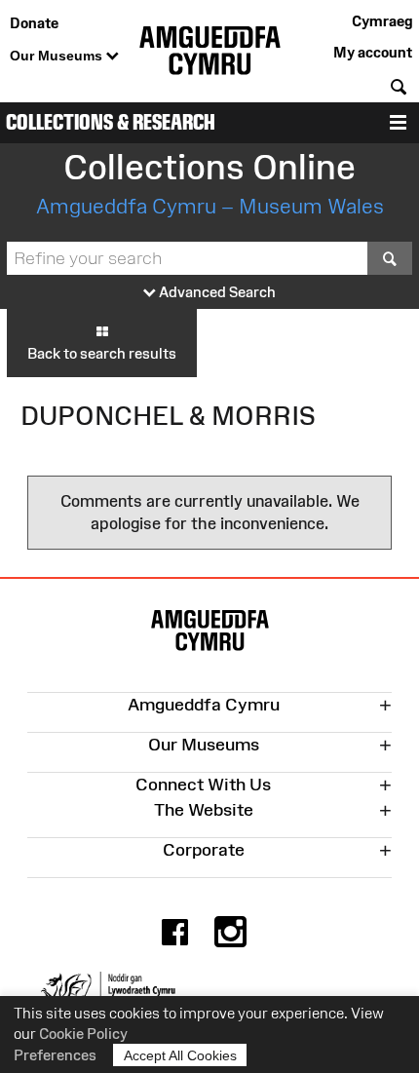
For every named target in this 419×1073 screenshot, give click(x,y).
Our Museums (58, 55)
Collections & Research (110, 122)
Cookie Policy (83, 1033)
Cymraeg (382, 21)
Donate (34, 23)
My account (372, 52)
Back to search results (101, 353)
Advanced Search (216, 292)
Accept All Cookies (180, 1055)
